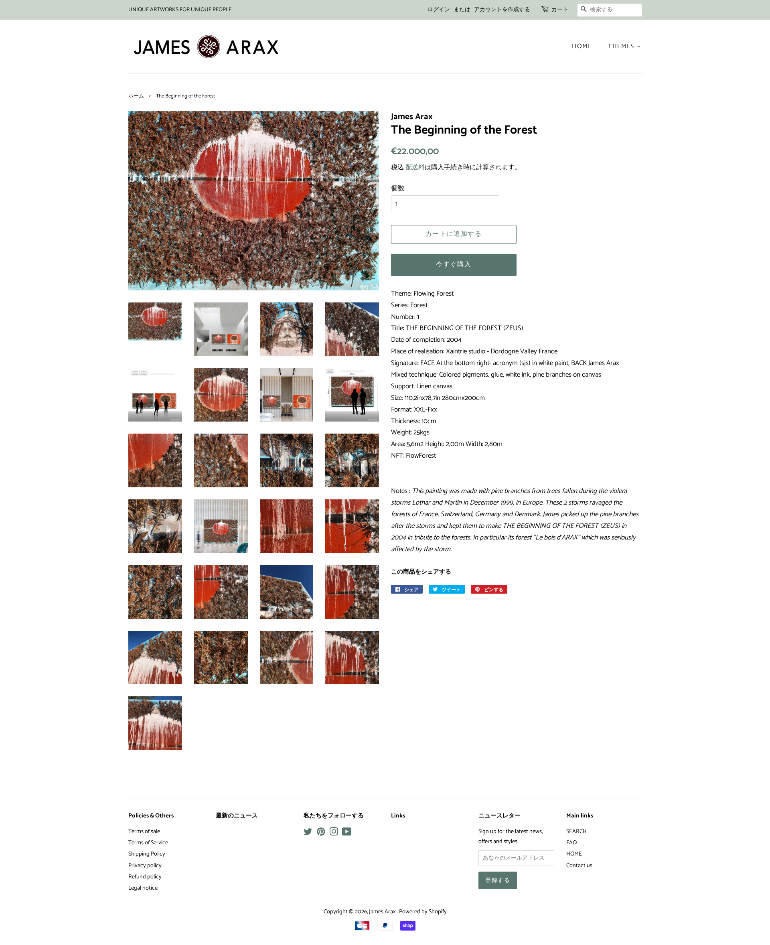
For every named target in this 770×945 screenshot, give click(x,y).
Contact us (579, 865)
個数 (398, 188)
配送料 (415, 167)
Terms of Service (148, 843)
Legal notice (143, 888)
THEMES (622, 46)
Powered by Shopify (423, 912)
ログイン (439, 9)
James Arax (383, 912)
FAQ (571, 843)
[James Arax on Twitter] (308, 833)
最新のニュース (237, 816)
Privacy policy (145, 865)
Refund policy (145, 877)
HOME (574, 854)
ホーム (136, 96)
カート (559, 9)
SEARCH (576, 831)
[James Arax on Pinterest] (320, 833)
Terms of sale (144, 831)
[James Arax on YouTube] (346, 833)
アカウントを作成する (502, 9)
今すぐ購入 (453, 264)
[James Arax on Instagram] (333, 833)
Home (582, 46)
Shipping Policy (146, 854)
